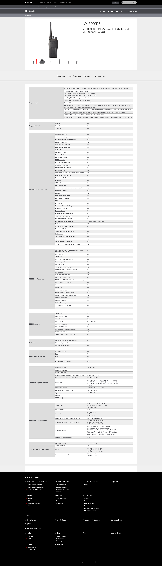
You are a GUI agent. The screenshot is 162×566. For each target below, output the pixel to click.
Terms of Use (90, 562)
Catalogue (110, 562)
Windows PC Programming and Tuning (67, 244)
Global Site (65, 562)
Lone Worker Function (62, 196)
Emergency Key (60, 170)
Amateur (29, 544)
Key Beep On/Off (61, 191)
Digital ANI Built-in (61, 157)
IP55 (56, 357)
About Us (56, 562)
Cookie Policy (119, 562)
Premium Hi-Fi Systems (91, 520)
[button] (53, 40)
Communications (65, 2)
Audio (55, 2)
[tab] (61, 78)
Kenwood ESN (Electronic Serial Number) (68, 188)
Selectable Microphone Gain (64, 231)
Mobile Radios (60, 539)
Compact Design (60, 152)
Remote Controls (89, 503)
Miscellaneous (88, 506)
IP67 (56, 359)
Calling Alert (59, 150)
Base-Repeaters (61, 541)
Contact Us (100, 562)
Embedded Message (62, 165)
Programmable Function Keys (64, 221)
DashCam (58, 495)
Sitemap (81, 562)
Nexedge (45, 7)
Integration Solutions (90, 511)
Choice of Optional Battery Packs (66, 340)
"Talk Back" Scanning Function (65, 236)
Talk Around (59, 234)
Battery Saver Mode (61, 142)
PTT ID (57, 224)
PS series (31, 501)
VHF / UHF (31, 550)
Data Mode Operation (62, 155)
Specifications (113, 11)
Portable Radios (61, 536)
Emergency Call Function (63, 168)
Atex (84, 533)
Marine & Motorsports (91, 481)
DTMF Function (60, 160)
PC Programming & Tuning (63, 219)
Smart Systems (60, 520)
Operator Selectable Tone (63, 216)
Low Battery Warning (62, 198)
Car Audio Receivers (62, 481)
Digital (38, 7)
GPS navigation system (35, 490)
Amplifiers (114, 481)
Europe (115, 3)
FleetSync (58, 180)
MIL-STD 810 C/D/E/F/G (63, 362)
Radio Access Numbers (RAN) (64, 293)
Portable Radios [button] (54, 7)
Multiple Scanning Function (64, 214)
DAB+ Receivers (61, 485)
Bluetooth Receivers (62, 487)
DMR (29, 539)
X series (30, 499)
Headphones (31, 520)
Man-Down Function (61, 208)
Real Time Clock (60, 229)
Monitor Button (60, 211)
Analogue (58, 533)
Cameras (87, 499)
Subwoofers (31, 506)
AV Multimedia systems (35, 485)
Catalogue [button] (28, 15)
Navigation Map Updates (91, 508)
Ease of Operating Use (62, 163)
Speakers (29, 495)
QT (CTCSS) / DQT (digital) (64, 226)
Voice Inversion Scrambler (63, 242)
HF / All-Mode (32, 548)
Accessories (133, 11)
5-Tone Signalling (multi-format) (65, 140)
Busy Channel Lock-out (62, 147)
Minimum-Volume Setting (63, 206)
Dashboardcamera (61, 499)
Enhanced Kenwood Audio (63, 175)
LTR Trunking (59, 201)
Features (103, 11)
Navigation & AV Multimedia (36, 481)
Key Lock (58, 193)
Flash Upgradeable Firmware (64, 178)
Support (123, 11)
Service (73, 562)
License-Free (116, 533)
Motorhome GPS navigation (36, 487)
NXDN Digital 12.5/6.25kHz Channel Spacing (69, 280)
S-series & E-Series (34, 503)
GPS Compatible (60, 185)
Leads (86, 501)
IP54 (56, 354)
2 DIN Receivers (61, 492)
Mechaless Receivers (62, 490)
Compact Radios (117, 520)
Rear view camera (61, 501)
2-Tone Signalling (61, 137)
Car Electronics (45, 2)
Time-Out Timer (60, 239)
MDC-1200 (58, 203)
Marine (86, 485)
